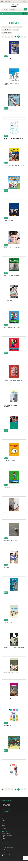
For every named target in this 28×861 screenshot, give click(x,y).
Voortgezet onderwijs (6, 32)
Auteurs (3, 817)
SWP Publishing (5, 840)
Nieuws (3, 825)
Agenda (3, 823)
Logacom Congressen (6, 833)
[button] (24, 13)
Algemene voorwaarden (6, 809)
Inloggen (23, 1)
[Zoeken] (25, 9)
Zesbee (3, 836)
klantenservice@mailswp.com (9, 857)
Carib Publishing (5, 838)
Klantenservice (5, 826)
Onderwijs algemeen (6, 27)
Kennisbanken (4, 821)
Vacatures (4, 828)
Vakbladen (4, 820)
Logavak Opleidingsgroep (7, 835)
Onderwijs (12, 18)
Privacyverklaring (5, 811)
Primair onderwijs (18, 27)
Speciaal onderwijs (6, 29)
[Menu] (2, 13)
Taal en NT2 (15, 29)
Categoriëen (4, 18)
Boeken (3, 818)
